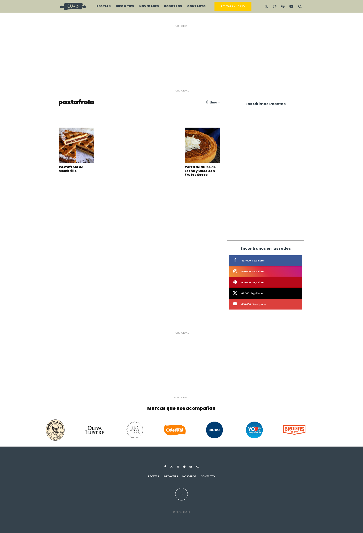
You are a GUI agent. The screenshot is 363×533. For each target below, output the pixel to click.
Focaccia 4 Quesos (263, 165)
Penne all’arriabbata (265, 133)
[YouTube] (291, 6)
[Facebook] (165, 466)
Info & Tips (125, 6)
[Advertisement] (181, 58)
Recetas (103, 6)
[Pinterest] (283, 6)
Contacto (196, 6)
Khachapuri (257, 117)
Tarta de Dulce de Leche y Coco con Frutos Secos (200, 171)
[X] (266, 6)
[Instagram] (275, 6)
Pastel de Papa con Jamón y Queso (271, 149)
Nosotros (173, 6)
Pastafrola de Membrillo (71, 169)
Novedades (149, 6)
